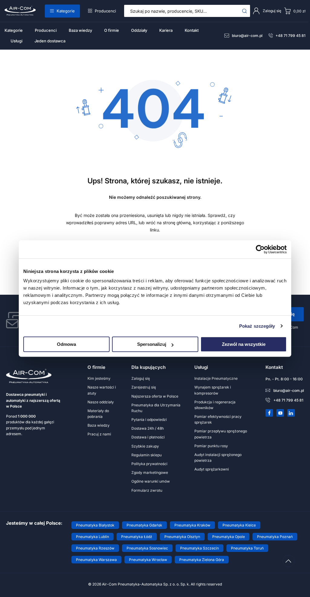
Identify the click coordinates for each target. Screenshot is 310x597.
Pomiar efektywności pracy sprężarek (218, 419)
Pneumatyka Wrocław (148, 559)
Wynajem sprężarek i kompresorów (212, 390)
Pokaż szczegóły (257, 326)
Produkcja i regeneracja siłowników (215, 405)
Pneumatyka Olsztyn (182, 536)
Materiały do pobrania (98, 413)
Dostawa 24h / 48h (147, 428)
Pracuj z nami (99, 434)
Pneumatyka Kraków (192, 525)
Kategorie (66, 10)
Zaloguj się (140, 378)
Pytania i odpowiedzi (149, 419)
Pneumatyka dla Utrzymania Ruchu (155, 408)
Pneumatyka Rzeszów (95, 548)
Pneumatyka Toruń (247, 548)
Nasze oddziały (100, 402)
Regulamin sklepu (146, 455)
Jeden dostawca (50, 40)
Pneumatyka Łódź (136, 536)
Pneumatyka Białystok (95, 525)
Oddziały (139, 30)
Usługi (16, 40)
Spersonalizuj (151, 344)
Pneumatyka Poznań (275, 536)
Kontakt (192, 30)
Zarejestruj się (143, 387)
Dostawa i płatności (148, 437)
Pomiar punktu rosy (211, 446)
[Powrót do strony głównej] (155, 147)
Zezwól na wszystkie (243, 344)
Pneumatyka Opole (228, 536)
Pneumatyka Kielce (239, 525)
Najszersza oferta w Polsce (154, 396)
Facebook (269, 413)
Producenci (105, 10)
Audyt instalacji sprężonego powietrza (218, 457)
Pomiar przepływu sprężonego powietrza (220, 434)
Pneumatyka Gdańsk (144, 525)
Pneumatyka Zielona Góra (201, 559)
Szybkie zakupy (145, 446)
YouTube (280, 413)
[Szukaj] (244, 11)
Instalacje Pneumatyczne (216, 378)
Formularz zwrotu (146, 490)
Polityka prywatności (149, 463)
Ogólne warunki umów (150, 481)
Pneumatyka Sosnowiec (147, 548)
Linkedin (291, 413)
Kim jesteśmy (98, 378)
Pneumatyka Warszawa (96, 559)
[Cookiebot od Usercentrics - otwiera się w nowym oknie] (260, 249)
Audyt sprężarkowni (211, 469)
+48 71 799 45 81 (290, 35)
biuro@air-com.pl (247, 35)
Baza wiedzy (80, 30)
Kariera (166, 30)
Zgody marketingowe (149, 472)
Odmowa (66, 344)
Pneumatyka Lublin (92, 536)
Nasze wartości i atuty (101, 390)
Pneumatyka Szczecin (199, 548)
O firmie (111, 30)
